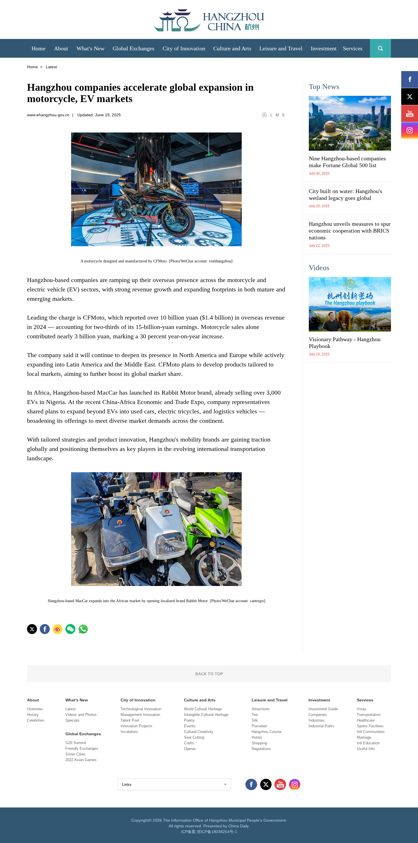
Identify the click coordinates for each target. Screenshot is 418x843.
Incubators (129, 732)
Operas (190, 749)
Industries (317, 720)
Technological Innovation (141, 709)
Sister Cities (75, 754)
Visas (361, 709)
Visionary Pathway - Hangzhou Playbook (344, 342)
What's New (76, 700)
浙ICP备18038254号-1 (217, 831)
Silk (255, 720)
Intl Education (368, 743)
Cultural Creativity (198, 732)
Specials (72, 720)
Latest (70, 709)
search (380, 48)
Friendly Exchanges (81, 748)
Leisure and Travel (269, 700)
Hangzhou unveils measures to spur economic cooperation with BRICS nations (350, 231)
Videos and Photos (81, 714)
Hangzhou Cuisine (267, 732)
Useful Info (366, 749)
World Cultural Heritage (203, 709)
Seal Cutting (194, 737)
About (33, 700)
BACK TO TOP (209, 674)
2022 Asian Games (81, 760)
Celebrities (35, 720)
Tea (255, 714)
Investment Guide (323, 709)
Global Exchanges (83, 734)
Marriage (364, 737)
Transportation (368, 714)
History (33, 714)
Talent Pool (130, 720)
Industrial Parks (321, 726)
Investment (319, 700)
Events (190, 726)
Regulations (261, 749)
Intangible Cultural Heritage (206, 714)
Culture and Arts (200, 700)
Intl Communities (371, 732)
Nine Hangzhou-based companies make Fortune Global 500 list (347, 161)
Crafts (189, 743)
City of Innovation (138, 700)
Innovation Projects (136, 726)
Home (32, 67)
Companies (318, 714)
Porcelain (259, 726)
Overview (34, 709)
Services (365, 700)
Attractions (261, 709)
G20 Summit (75, 743)
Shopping (259, 743)
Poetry (189, 720)
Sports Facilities (370, 726)
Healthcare (365, 720)
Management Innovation (140, 714)
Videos (319, 268)
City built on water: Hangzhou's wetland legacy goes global (345, 194)
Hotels (257, 737)
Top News (324, 86)
